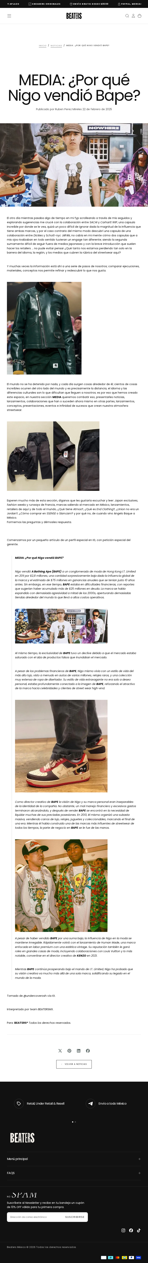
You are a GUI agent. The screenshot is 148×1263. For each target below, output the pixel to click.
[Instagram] (123, 1230)
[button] (9, 16)
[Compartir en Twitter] (60, 1050)
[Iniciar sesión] (133, 16)
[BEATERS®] (22, 1138)
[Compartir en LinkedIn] (78, 1050)
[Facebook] (131, 1230)
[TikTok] (138, 1230)
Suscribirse (75, 1217)
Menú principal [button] (17, 1159)
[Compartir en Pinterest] (69, 1050)
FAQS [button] (10, 1173)
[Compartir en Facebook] (87, 1050)
